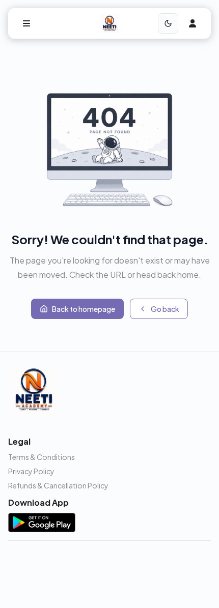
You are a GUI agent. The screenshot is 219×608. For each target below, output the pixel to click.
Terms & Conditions (41, 456)
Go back (165, 308)
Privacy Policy (31, 471)
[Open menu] (26, 23)
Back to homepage (83, 308)
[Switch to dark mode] (168, 23)
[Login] (192, 23)
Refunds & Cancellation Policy (58, 485)
